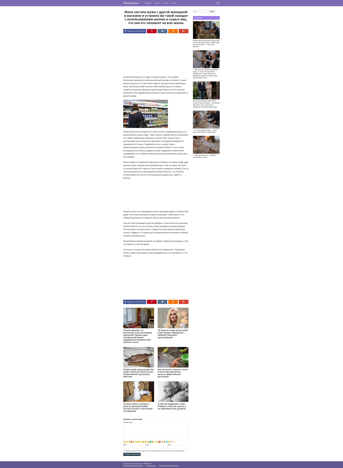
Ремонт (166, 3)
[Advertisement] (149, 55)
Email (147, 445)
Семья (174, 3)
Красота (157, 3)
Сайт (169, 445)
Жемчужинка (131, 3)
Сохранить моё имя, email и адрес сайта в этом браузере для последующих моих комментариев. (155, 451)
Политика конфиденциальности (168, 465)
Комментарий (128, 422)
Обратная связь (151, 465)
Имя (125, 445)
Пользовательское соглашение (133, 465)
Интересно (148, 3)
